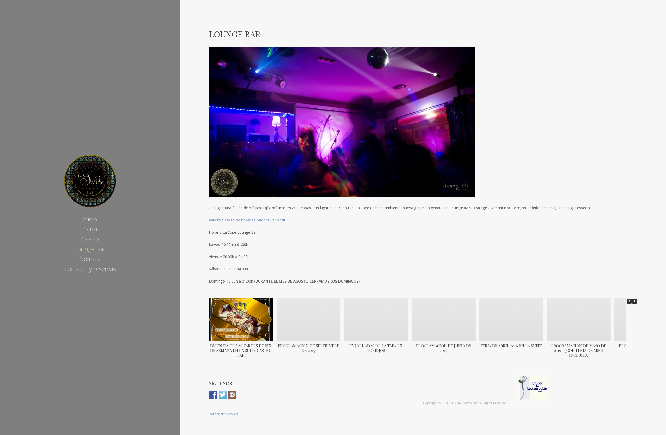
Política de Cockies (223, 414)
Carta (90, 229)
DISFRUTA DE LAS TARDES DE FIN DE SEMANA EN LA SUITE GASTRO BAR (241, 350)
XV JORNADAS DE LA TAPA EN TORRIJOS (375, 348)
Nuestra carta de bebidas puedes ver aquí (247, 220)
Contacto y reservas (90, 269)
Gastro (90, 239)
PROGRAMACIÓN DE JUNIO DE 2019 (443, 348)
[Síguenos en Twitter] (223, 395)
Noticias (90, 259)
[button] (634, 301)
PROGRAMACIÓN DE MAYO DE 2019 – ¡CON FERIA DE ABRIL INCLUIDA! (578, 350)
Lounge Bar (90, 249)
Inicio (90, 219)
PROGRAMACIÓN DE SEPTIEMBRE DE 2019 (308, 348)
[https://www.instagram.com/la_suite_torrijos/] (232, 395)
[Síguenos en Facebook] (213, 395)
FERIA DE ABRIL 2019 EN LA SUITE (511, 345)
